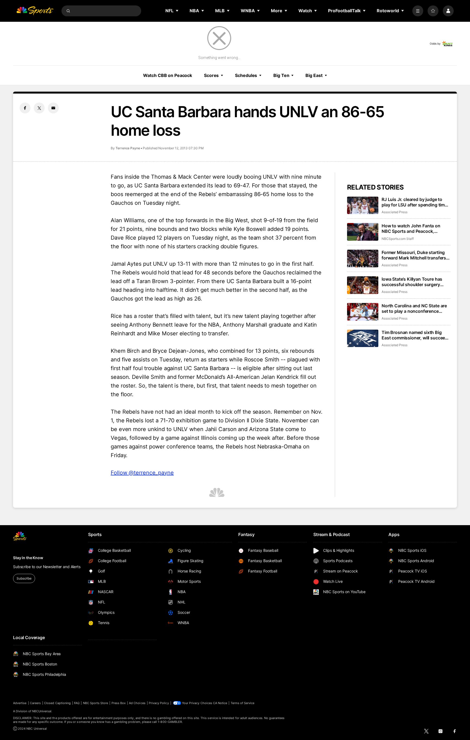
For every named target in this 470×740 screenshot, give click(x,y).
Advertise (20, 703)
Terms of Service (243, 703)
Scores (211, 75)
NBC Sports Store (95, 703)
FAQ (76, 703)
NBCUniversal (42, 711)
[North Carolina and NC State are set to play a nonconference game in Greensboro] (362, 312)
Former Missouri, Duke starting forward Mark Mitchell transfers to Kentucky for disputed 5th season (414, 255)
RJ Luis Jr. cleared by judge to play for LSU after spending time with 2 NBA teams (414, 202)
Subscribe (24, 578)
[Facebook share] (25, 108)
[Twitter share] (39, 108)
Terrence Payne (128, 148)
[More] (417, 10)
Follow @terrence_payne (142, 472)
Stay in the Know (28, 557)
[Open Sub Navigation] (177, 10)
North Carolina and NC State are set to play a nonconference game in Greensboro (414, 308)
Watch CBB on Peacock (167, 75)
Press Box (119, 703)
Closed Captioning (57, 703)
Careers (35, 703)
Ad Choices (137, 703)
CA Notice (220, 703)
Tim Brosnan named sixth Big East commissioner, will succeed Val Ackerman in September (415, 335)
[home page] (34, 11)
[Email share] (53, 108)
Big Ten (281, 75)
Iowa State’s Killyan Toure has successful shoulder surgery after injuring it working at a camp (416, 281)
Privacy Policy (159, 703)
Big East (313, 75)
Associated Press (394, 212)
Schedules (246, 75)
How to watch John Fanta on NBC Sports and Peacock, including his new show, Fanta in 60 (415, 228)
